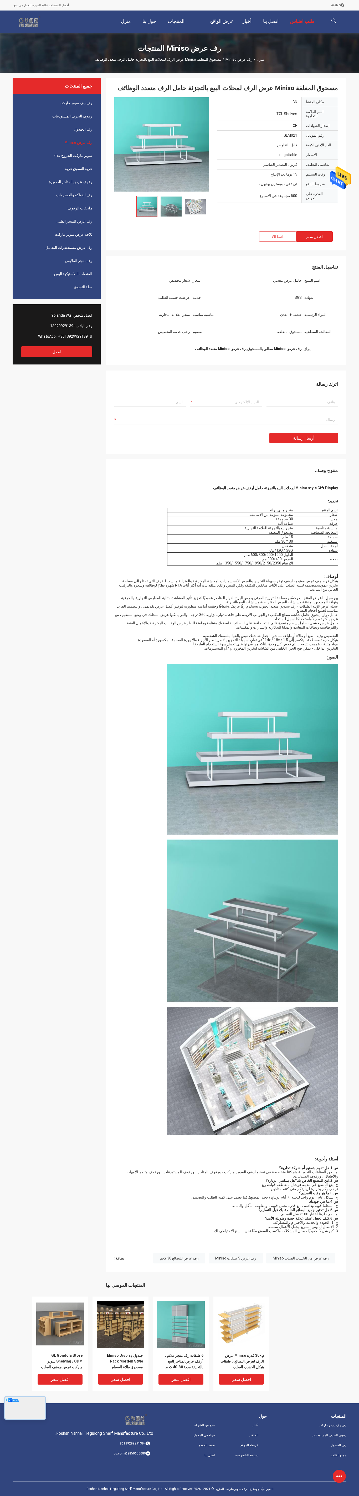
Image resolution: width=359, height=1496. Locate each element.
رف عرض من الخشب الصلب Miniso (301, 1258)
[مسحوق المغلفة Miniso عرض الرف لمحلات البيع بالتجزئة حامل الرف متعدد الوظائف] (161, 144)
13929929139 (61, 326)
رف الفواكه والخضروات (74, 195)
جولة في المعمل (204, 1435)
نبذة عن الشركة (204, 1425)
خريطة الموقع (249, 1445)
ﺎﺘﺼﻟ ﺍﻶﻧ (277, 237)
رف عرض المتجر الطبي (74, 221)
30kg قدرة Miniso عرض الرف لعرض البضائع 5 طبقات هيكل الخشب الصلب (242, 1361)
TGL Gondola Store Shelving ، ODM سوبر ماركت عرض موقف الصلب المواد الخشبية (62, 1361)
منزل (261, 59)
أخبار (255, 1425)
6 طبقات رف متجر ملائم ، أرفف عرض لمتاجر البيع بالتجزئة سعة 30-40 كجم (184, 1361)
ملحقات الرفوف (80, 208)
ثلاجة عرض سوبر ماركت (73, 234)
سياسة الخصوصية (246, 1455)
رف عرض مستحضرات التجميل (68, 247)
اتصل (56, 351)
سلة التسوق (83, 287)
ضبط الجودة (207, 1445)
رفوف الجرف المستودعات (72, 116)
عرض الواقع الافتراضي (222, 25)
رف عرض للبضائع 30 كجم (179, 1258)
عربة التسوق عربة (78, 169)
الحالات (253, 1435)
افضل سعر (314, 237)
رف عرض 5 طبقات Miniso (235, 1258)
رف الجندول (83, 129)
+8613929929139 (73, 336)
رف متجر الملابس (78, 261)
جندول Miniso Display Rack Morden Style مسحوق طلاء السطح (125, 1361)
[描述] (333, 21)
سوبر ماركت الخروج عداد (73, 155)
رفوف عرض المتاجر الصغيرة (70, 182)
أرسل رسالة (303, 438)
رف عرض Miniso (239, 59)
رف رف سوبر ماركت (76, 103)
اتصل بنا (209, 1455)
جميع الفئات (338, 1455)
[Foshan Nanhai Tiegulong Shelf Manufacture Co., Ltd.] (29, 22)
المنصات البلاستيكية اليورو (72, 274)
